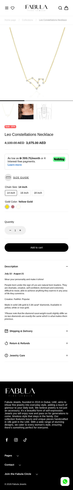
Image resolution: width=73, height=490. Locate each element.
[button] (7, 8)
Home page (10, 20)
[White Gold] (18, 207)
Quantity (9, 221)
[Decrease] (8, 230)
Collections (27, 20)
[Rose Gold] (13, 207)
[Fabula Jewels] (36, 8)
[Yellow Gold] (7, 207)
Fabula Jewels (19, 484)
